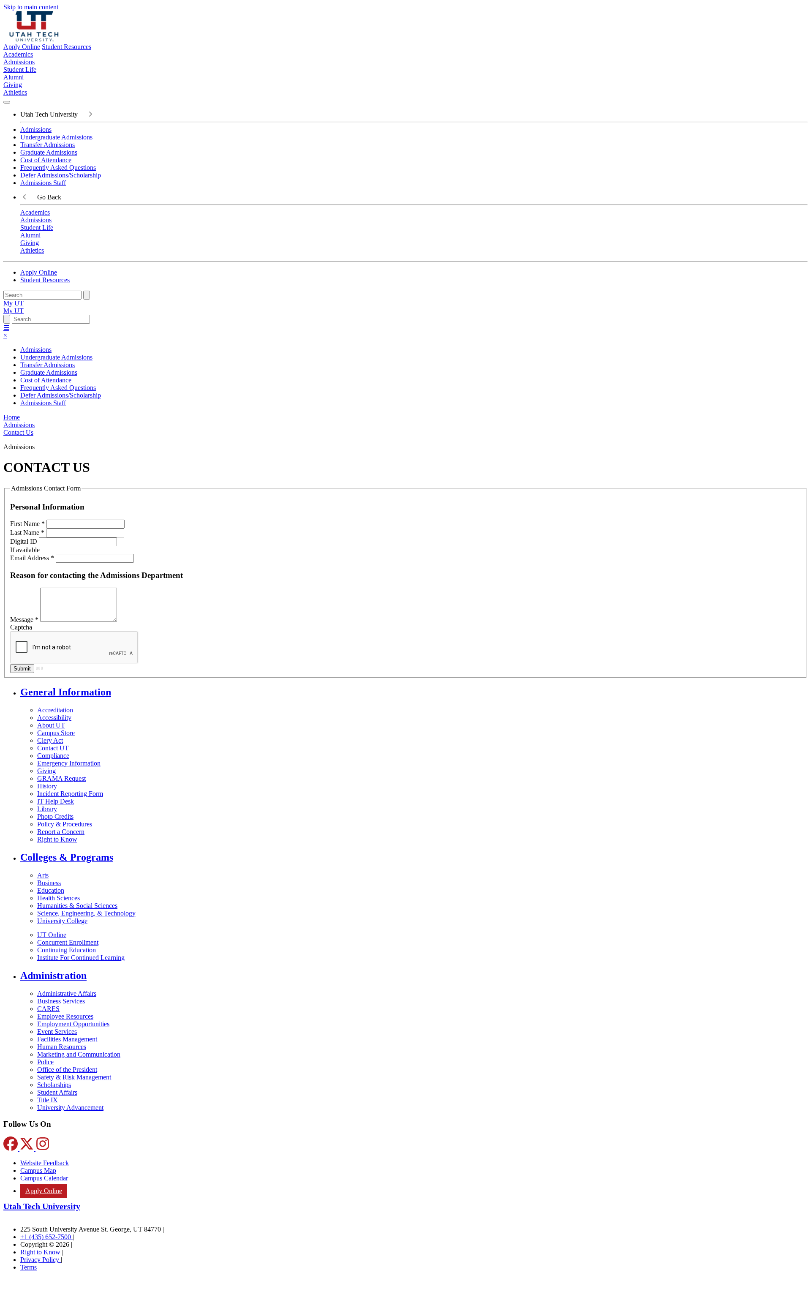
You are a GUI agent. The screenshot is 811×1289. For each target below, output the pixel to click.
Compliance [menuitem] (53, 755)
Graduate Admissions (48, 152)
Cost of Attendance (45, 160)
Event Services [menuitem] (57, 1031)
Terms (28, 1267)
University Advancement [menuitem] (70, 1107)
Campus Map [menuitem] (38, 1170)
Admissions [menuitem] (19, 61)
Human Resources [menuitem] (61, 1046)
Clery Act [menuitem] (50, 740)
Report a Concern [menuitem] (60, 831)
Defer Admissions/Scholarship (60, 175)
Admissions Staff (43, 182)
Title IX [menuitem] (47, 1100)
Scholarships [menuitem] (54, 1084)
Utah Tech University (41, 1206)
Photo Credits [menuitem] (55, 816)
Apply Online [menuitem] (43, 1190)
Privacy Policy (40, 1259)
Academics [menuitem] (18, 54)
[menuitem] (414, 692)
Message (24, 619)
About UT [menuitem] (51, 725)
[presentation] (18, 432)
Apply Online (21, 46)
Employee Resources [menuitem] (65, 1016)
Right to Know (41, 1252)
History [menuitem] (47, 786)
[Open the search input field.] (6, 319)
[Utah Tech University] (34, 39)
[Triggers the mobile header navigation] (6, 102)
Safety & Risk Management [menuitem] (74, 1077)
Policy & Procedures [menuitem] (64, 824)
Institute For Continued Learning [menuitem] (81, 957)
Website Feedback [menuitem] (44, 1162)
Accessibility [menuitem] (54, 717)
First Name (27, 523)
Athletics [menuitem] (15, 92)
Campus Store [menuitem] (56, 732)
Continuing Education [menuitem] (66, 950)
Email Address (32, 557)
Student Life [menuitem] (19, 69)
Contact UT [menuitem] (53, 748)
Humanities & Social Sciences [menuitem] (77, 905)
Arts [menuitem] (43, 875)
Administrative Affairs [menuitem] (66, 993)
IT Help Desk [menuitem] (55, 801)
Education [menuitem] (50, 890)
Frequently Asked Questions (58, 167)
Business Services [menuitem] (61, 1001)
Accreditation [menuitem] (55, 710)
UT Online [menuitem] (51, 934)
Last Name (27, 532)
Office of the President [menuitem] (67, 1069)
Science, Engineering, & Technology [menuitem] (86, 913)
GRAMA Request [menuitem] (61, 778)
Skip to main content (30, 7)
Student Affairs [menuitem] (57, 1092)
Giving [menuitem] (12, 84)
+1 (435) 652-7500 (46, 1236)
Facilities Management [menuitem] (67, 1039)
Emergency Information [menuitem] (69, 763)
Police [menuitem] (45, 1062)
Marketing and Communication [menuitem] (78, 1054)
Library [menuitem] (47, 808)
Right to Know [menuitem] (57, 839)
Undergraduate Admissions (56, 137)
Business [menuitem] (49, 882)
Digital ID (24, 541)
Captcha (21, 627)
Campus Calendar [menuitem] (44, 1178)
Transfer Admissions (47, 144)
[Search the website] (86, 295)
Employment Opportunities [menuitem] (73, 1023)
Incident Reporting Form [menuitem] (70, 793)
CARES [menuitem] (48, 1008)
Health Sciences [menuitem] (58, 898)
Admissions (36, 129)
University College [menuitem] (62, 920)
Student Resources (66, 46)
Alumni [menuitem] (13, 77)
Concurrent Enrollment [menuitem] (67, 942)
